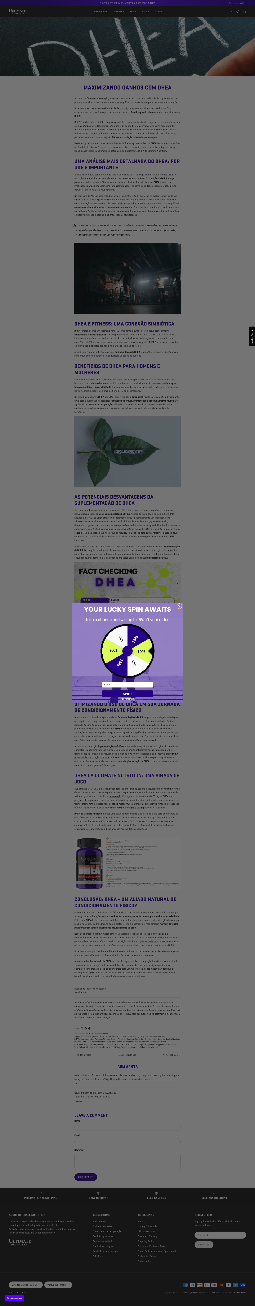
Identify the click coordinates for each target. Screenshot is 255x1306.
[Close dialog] (179, 606)
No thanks (127, 699)
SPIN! (127, 694)
